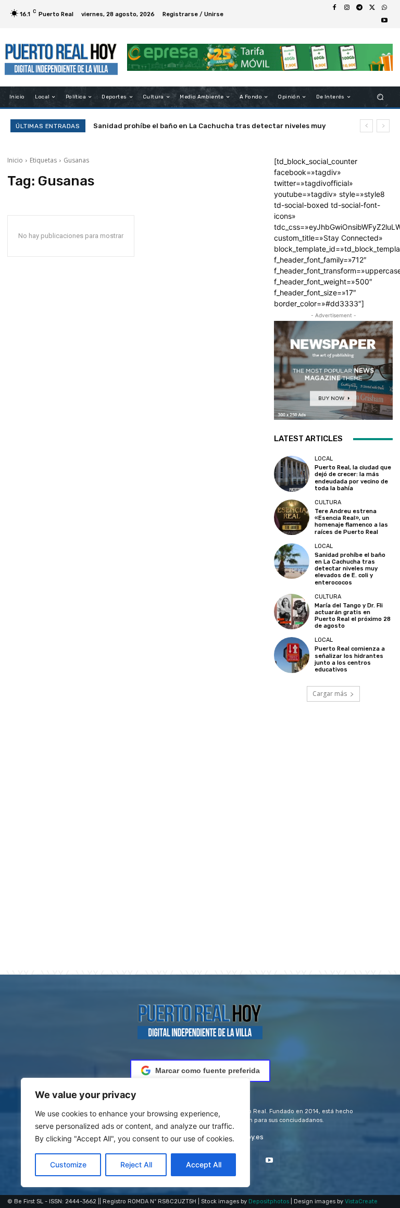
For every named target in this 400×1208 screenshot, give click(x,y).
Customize (68, 1164)
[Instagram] (347, 8)
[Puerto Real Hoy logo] (200, 1019)
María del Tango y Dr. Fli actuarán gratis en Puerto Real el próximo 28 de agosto (353, 616)
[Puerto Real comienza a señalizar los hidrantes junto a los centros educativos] (291, 655)
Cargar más (329, 693)
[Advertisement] (200, 850)
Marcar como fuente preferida (207, 1070)
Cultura (328, 502)
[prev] (366, 125)
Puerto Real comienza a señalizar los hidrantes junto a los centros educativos (350, 659)
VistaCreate (361, 1201)
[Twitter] (372, 8)
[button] (380, 97)
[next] (383, 125)
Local (324, 459)
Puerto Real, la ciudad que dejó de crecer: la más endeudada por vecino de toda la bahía (353, 478)
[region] (135, 1132)
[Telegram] (359, 8)
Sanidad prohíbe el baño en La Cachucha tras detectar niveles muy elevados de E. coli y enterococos (350, 569)
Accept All (203, 1164)
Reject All (136, 1164)
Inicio (15, 160)
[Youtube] (384, 20)
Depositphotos (268, 1201)
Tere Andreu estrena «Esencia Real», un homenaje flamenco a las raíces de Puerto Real (351, 521)
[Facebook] (334, 8)
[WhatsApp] (384, 8)
